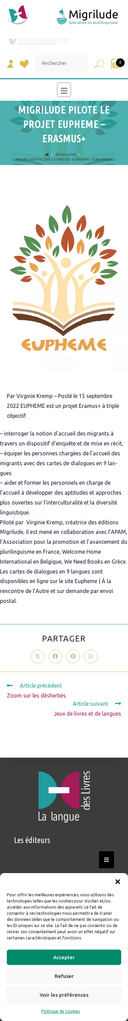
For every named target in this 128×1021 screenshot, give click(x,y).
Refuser (64, 976)
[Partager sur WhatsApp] (91, 656)
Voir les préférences (64, 995)
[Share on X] (37, 656)
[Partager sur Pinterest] (73, 656)
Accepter (64, 957)
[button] (117, 881)
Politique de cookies (60, 1011)
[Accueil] (47, 154)
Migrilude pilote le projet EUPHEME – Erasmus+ (64, 159)
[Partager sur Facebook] (55, 656)
